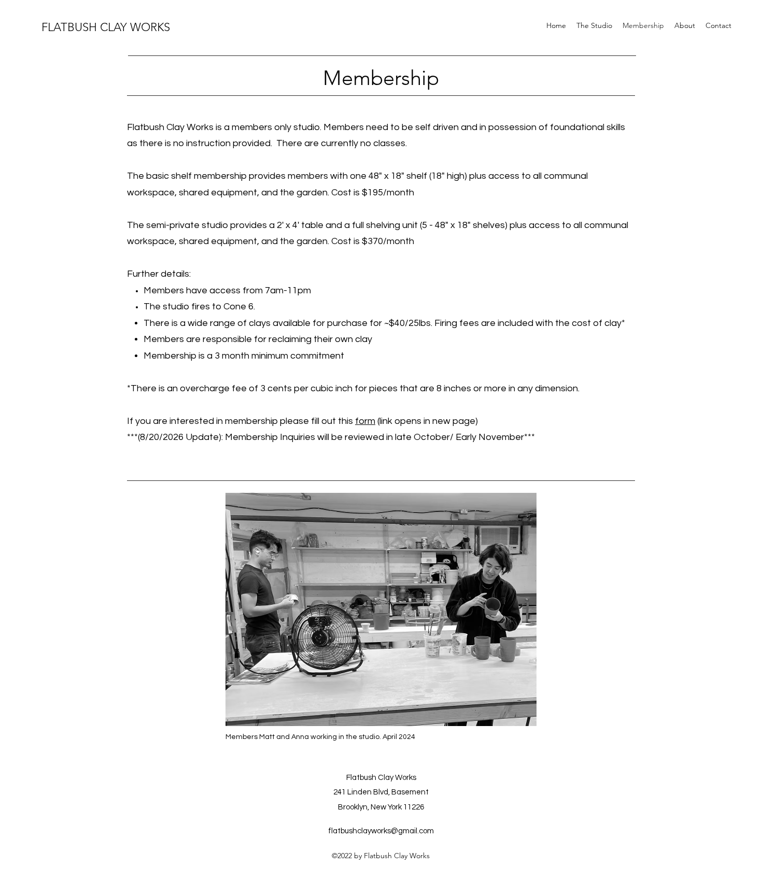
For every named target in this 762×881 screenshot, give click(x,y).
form (365, 421)
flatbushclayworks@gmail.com (381, 831)
